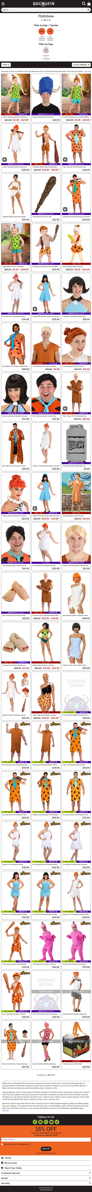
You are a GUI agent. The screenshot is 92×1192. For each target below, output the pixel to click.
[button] (89, 4)
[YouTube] (51, 1122)
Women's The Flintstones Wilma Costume (46, 466)
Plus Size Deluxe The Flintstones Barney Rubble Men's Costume (15, 765)
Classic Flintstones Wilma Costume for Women (14, 167)
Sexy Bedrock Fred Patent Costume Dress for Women (15, 366)
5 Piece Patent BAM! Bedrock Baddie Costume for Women (44, 715)
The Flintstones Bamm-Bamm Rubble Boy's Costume (14, 964)
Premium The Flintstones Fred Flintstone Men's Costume (45, 814)
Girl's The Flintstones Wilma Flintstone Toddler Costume (45, 1014)
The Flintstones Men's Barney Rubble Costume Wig (44, 366)
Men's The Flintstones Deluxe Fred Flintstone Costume (74, 765)
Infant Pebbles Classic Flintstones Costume (13, 266)
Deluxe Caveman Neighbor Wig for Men (75, 565)
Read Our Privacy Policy (46, 1153)
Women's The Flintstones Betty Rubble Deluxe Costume (14, 914)
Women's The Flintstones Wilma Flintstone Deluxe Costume (12, 864)
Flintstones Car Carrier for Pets (72, 1064)
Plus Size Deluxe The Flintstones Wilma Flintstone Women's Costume (45, 864)
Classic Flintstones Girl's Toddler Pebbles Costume (76, 117)
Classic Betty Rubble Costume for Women (46, 316)
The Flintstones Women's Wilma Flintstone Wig (73, 366)
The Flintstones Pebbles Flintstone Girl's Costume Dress (75, 715)
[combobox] (43, 10)
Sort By (80, 65)
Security (5, 1183)
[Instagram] (46, 1122)
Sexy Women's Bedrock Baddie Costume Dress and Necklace (76, 615)
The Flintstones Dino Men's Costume (44, 964)
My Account (10, 1163)
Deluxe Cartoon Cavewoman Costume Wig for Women (14, 516)
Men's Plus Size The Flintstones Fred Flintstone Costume (74, 167)
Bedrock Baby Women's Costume (43, 665)
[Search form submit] (88, 10)
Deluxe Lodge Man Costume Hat (43, 117)
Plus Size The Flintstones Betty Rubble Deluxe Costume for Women (45, 914)
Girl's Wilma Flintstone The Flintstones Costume (75, 864)
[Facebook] (35, 1122)
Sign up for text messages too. (17, 1144)
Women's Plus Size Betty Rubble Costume (46, 516)
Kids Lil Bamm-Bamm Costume (73, 266)
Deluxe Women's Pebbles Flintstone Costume (44, 1064)
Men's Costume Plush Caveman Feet (13, 615)
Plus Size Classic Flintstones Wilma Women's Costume (13, 316)
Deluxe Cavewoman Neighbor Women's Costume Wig (15, 416)
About (4, 1178)
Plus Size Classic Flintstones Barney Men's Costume (46, 615)
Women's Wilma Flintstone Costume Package (13, 715)
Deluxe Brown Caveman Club (42, 216)
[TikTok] (57, 1122)
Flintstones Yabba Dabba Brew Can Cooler (74, 466)
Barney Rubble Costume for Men (73, 516)
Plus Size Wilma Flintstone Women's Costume (44, 565)
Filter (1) (6, 65)
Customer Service (10, 1173)
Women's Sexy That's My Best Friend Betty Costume (74, 665)
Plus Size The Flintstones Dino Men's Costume (74, 964)
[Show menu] (3, 4)
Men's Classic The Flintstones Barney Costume (74, 416)
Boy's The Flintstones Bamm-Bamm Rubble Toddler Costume (13, 1014)
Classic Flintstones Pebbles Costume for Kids (15, 117)
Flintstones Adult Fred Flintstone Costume (76, 216)
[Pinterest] (40, 1122)
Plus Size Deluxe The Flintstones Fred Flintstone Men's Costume (14, 814)
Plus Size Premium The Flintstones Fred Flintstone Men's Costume (75, 814)
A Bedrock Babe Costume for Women (14, 216)
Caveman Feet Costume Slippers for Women (13, 665)
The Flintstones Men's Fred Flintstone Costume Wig (14, 565)
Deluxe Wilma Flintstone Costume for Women (75, 1014)
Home (7, 1158)
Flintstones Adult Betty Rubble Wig (74, 316)
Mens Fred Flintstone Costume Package (14, 1064)
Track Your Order (13, 1168)
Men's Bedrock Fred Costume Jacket (14, 466)
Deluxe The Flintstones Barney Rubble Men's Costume (45, 765)
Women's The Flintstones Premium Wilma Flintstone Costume (76, 914)
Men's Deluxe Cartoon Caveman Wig (44, 416)
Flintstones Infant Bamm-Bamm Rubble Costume (45, 266)
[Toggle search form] (83, 3)
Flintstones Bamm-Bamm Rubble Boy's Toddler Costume (45, 167)
